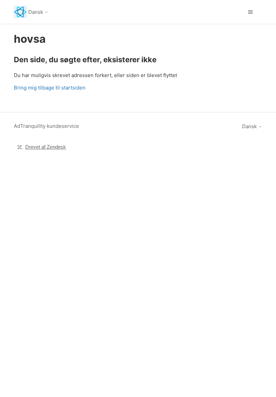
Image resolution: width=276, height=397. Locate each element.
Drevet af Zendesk (45, 147)
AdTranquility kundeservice (46, 126)
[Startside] (20, 12)
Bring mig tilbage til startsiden (49, 87)
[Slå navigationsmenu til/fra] (250, 12)
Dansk (36, 12)
